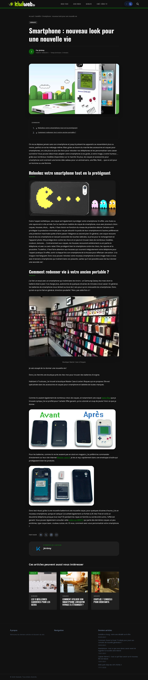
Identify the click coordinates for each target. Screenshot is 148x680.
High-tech (64, 4)
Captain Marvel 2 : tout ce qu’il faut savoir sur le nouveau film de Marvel (118, 658)
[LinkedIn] (51, 535)
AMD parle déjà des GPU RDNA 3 (110, 665)
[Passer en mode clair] (128, 4)
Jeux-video (77, 4)
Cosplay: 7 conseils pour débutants (103, 601)
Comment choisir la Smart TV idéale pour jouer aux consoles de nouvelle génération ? (116, 641)
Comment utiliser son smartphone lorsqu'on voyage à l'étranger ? (73, 602)
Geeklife (89, 4)
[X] (46, 535)
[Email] (56, 535)
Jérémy (41, 50)
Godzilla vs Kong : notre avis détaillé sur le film (114, 634)
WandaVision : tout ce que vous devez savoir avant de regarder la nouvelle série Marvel (117, 649)
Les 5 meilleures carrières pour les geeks (40, 602)
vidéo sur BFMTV (76, 520)
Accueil (31, 16)
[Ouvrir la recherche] (137, 4)
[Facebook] (41, 535)
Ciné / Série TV (102, 4)
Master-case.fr (63, 457)
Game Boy (106, 398)
